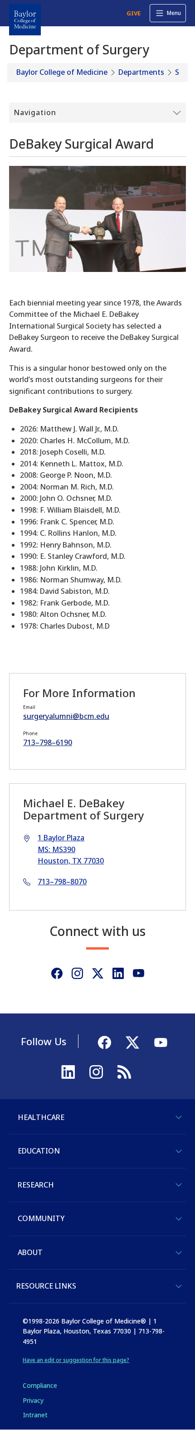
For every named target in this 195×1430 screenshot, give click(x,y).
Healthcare (41, 1117)
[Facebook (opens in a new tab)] (57, 973)
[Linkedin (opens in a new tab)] (118, 973)
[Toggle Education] (178, 1151)
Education (39, 1151)
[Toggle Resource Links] (178, 1286)
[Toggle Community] (178, 1219)
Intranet (35, 1415)
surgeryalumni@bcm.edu (66, 716)
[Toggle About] (178, 1253)
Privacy (33, 1400)
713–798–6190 (47, 742)
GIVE (134, 13)
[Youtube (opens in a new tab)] (138, 973)
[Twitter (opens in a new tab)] (97, 973)
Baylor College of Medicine (61, 72)
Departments (141, 72)
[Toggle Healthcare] (178, 1117)
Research (36, 1185)
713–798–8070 (62, 882)
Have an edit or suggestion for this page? (76, 1360)
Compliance (40, 1385)
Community (41, 1218)
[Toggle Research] (178, 1185)
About (30, 1252)
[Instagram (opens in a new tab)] (77, 973)
